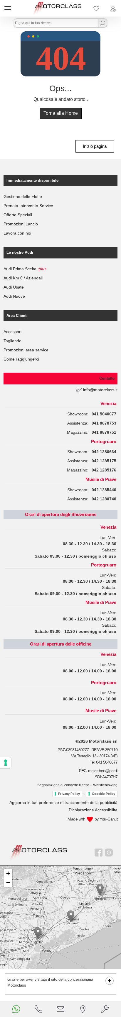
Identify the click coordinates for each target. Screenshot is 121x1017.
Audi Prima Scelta (25, 268)
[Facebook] (98, 852)
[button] (37, 933)
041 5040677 (106, 762)
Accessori (12, 331)
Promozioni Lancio (21, 224)
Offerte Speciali (18, 214)
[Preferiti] (96, 8)
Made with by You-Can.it (92, 819)
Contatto (107, 378)
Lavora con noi (17, 233)
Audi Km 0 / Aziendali (23, 278)
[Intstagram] (109, 852)
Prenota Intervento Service (28, 205)
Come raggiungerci (21, 359)
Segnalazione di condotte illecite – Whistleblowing (77, 785)
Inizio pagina (95, 146)
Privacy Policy (69, 794)
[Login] (113, 8)
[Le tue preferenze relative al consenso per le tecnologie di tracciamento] (5, 762)
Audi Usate (14, 287)
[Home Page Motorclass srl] (57, 8)
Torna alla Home (60, 113)
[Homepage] (38, 852)
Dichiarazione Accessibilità (93, 810)
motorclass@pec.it (102, 770)
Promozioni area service (26, 350)
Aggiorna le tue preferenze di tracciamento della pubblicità (63, 802)
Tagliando (12, 340)
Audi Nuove (14, 296)
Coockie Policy (103, 794)
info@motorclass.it (100, 389)
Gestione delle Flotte (23, 196)
